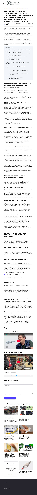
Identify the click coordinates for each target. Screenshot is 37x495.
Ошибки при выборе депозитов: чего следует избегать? (25, 436)
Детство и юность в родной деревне (15, 52)
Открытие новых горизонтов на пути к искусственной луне (19, 53)
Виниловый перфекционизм (14, 78)
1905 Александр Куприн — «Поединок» (16, 77)
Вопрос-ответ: (9, 67)
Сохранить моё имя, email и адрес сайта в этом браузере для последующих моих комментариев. (17, 395)
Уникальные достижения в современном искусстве (17, 56)
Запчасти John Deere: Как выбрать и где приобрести (24, 454)
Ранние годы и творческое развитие (14, 55)
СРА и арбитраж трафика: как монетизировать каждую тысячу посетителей (10, 436)
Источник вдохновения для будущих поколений (17, 66)
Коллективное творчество (13, 60)
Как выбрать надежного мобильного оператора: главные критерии (9, 454)
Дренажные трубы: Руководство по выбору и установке (11, 464)
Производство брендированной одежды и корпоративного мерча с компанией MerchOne (25, 417)
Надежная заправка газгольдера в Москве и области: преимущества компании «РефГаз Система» (10, 418)
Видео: (8, 75)
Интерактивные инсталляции (14, 58)
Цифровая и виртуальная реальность (15, 59)
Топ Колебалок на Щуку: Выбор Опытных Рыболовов (25, 472)
